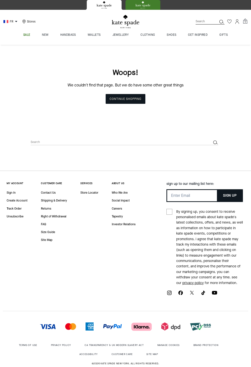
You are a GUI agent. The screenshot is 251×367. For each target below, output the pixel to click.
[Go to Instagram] (169, 294)
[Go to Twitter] (192, 294)
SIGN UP (230, 195)
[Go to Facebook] (181, 294)
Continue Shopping (125, 99)
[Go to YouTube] (214, 294)
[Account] (237, 21)
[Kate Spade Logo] (125, 21)
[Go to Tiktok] (203, 294)
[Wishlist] (229, 21)
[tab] (104, 5)
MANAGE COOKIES (168, 345)
